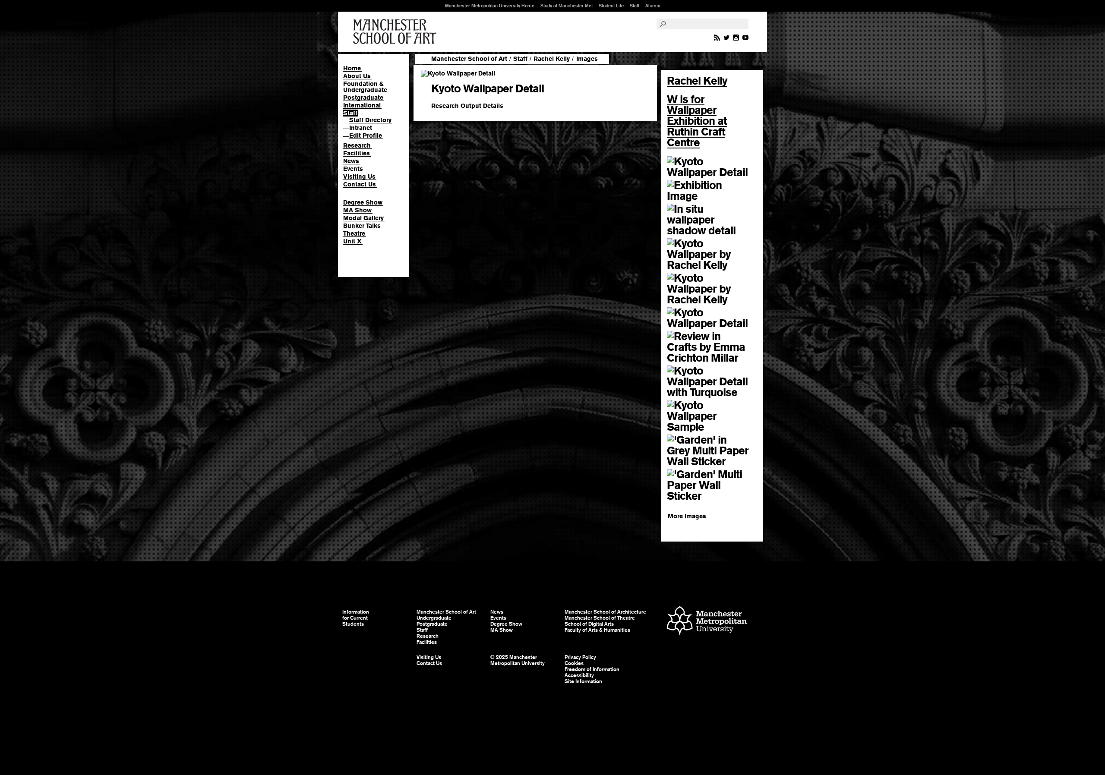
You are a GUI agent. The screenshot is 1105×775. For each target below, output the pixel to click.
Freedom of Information (592, 669)
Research (357, 145)
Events (353, 168)
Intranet (360, 127)
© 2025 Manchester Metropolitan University (517, 660)
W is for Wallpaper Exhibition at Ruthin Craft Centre (697, 121)
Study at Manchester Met (566, 5)
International (362, 105)
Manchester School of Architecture (605, 612)
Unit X (352, 241)
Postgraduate (363, 97)
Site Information (583, 681)
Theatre (354, 233)
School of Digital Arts (589, 624)
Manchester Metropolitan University (707, 621)
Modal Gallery (363, 217)
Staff (634, 5)
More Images (687, 516)
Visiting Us (359, 176)
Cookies (574, 663)
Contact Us (359, 184)
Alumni (652, 5)
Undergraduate (434, 618)
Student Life (611, 5)
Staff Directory (370, 120)
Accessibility (579, 675)
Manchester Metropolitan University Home (489, 5)
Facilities (356, 153)
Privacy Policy (580, 657)
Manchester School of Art (396, 32)
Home (352, 68)
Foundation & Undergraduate (365, 86)
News (351, 161)
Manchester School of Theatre (600, 618)
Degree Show (362, 202)
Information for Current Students (355, 618)
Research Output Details (467, 105)
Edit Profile (365, 135)
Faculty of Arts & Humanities (597, 630)
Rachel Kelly (552, 58)
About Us (357, 75)
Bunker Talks (362, 225)
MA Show (357, 210)
